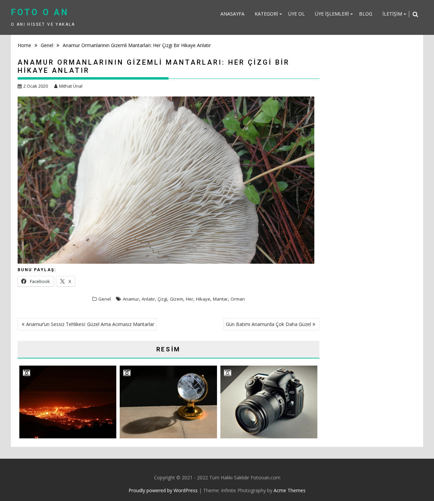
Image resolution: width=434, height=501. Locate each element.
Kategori (266, 13)
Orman (238, 299)
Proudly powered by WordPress (163, 490)
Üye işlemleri (332, 13)
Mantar (220, 299)
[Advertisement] (370, 155)
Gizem (176, 299)
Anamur (131, 299)
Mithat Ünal (70, 86)
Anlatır (148, 299)
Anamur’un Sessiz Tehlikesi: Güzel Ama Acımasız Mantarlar (90, 324)
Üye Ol (296, 13)
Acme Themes (289, 490)
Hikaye (203, 299)
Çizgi (162, 299)
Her (189, 299)
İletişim (392, 13)
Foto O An (40, 12)
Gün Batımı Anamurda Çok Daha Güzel (268, 324)
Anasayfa (232, 13)
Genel (104, 299)
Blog (365, 13)
